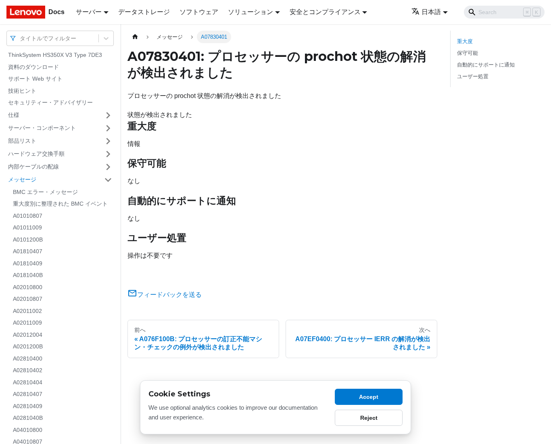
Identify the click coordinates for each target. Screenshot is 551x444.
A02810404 (27, 382)
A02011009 (27, 322)
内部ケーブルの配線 (33, 166)
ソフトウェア (198, 11)
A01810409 (27, 263)
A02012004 (27, 334)
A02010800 (27, 287)
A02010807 (27, 299)
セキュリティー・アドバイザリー (50, 102)
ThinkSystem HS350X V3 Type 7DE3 (55, 55)
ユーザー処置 (472, 76)
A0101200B (28, 239)
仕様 (13, 115)
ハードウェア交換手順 (36, 153)
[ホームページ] (135, 37)
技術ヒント (22, 91)
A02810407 (27, 394)
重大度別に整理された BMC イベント (60, 203)
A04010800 (27, 430)
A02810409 (27, 406)
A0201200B (28, 346)
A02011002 (27, 311)
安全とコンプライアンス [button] (325, 11)
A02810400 (27, 358)
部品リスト (22, 141)
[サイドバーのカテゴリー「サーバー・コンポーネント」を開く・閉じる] (108, 128)
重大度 (465, 41)
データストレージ (144, 11)
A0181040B (28, 275)
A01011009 (27, 227)
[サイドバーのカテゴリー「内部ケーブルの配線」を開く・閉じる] (108, 167)
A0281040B (28, 418)
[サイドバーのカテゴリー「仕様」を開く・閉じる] (108, 115)
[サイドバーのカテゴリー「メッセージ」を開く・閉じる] (108, 179)
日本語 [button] (431, 11)
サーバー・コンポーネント (42, 128)
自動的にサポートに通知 (486, 65)
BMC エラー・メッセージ (45, 192)
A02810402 (27, 370)
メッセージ (22, 179)
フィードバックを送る (169, 294)
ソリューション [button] (250, 11)
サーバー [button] (89, 11)
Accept (368, 397)
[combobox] (20, 38)
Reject (369, 418)
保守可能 (467, 53)
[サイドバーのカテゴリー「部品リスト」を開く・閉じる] (108, 141)
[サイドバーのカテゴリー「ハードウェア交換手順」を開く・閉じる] (108, 154)
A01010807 (27, 216)
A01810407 (27, 251)
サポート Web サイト (35, 78)
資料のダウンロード (33, 67)
